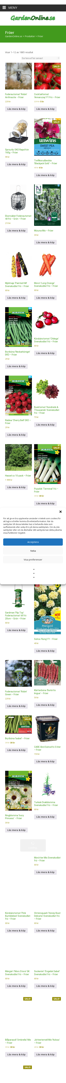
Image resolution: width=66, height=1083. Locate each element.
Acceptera (33, 537)
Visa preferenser (33, 555)
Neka (33, 546)
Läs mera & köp (16, 59)
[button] (61, 507)
